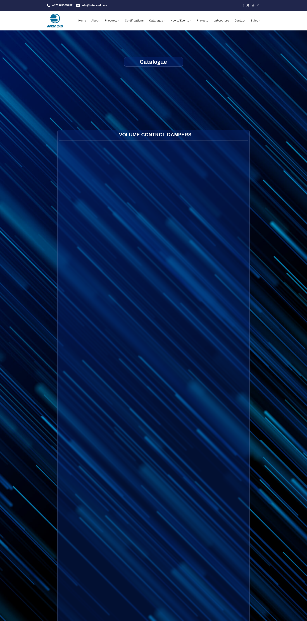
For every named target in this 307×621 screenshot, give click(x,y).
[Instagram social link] (253, 5)
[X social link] (248, 5)
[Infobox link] (60, 5)
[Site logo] (55, 20)
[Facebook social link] (243, 5)
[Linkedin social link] (257, 5)
